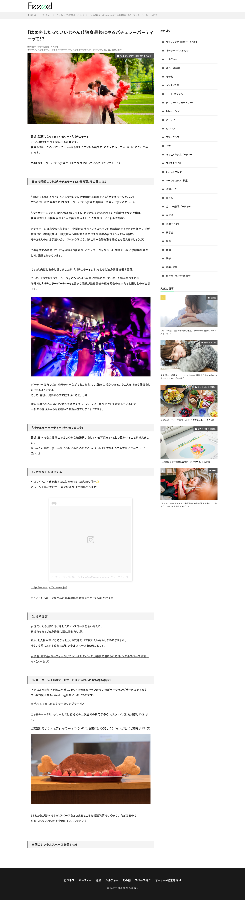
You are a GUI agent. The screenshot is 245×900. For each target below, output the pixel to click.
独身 (114, 49)
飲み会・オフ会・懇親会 (178, 275)
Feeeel (133, 888)
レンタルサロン (174, 171)
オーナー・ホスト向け (177, 50)
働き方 (169, 197)
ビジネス (171, 128)
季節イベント (173, 223)
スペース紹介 (173, 67)
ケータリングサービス (54, 714)
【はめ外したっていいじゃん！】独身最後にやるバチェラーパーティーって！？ (124, 15)
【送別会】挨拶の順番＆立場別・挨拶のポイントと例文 (185, 461)
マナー (169, 145)
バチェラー (43, 49)
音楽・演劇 (171, 267)
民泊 (168, 249)
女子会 (107, 49)
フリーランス (172, 137)
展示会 (170, 232)
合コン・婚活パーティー (178, 206)
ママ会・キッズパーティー (179, 154)
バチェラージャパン (82, 49)
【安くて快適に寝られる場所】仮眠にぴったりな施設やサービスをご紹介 (188, 332)
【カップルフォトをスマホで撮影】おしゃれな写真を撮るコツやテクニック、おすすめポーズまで (188, 505)
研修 (168, 258)
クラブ (33, 49)
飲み (120, 49)
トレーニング (173, 111)
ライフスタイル (174, 163)
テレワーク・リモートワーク (180, 102)
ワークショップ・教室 (177, 180)
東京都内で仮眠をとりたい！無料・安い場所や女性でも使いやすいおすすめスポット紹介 (188, 377)
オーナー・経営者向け (168, 880)
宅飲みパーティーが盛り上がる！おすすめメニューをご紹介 (187, 419)
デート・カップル (174, 93)
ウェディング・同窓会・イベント (70, 15)
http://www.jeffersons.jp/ (49, 587)
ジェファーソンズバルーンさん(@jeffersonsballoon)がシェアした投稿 (90, 577)
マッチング (97, 49)
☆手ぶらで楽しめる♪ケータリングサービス (58, 704)
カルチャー (172, 59)
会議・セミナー (174, 189)
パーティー (47, 15)
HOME (33, 15)
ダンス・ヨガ (172, 85)
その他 (169, 76)
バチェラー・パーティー (60, 49)
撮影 (168, 241)
